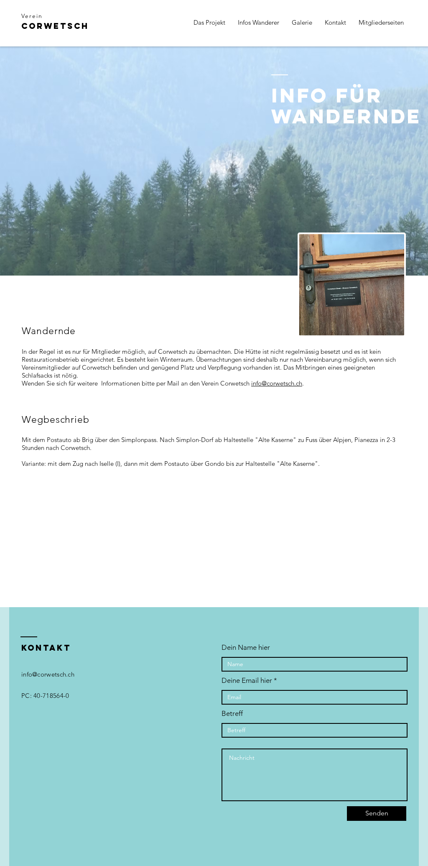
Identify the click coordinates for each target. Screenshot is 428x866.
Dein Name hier (246, 647)
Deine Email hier (247, 680)
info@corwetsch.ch (276, 383)
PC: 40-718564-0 (45, 696)
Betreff (232, 713)
